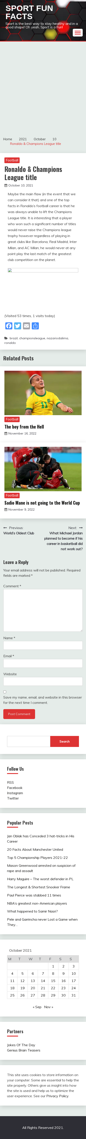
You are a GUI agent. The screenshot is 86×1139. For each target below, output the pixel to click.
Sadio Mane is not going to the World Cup (42, 502)
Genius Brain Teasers (23, 1050)
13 (33, 980)
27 (33, 995)
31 (73, 995)
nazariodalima (57, 338)
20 (33, 988)
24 (73, 988)
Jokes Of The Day (21, 1045)
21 (43, 988)
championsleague (32, 338)
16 (63, 980)
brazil (14, 338)
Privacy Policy (57, 1096)
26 (22, 995)
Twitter (13, 798)
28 (43, 995)
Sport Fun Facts (29, 12)
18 (12, 988)
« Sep (37, 1007)
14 (43, 980)
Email (8, 656)
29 (53, 995)
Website (10, 674)
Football (12, 160)
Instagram (15, 793)
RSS (10, 782)
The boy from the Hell (24, 426)
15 (53, 980)
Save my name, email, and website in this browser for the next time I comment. (42, 700)
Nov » (48, 1007)
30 (63, 995)
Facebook (14, 787)
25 (12, 995)
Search (65, 741)
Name (9, 638)
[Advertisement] (43, 87)
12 (22, 980)
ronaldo (10, 343)
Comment (12, 586)
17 (73, 980)
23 (63, 988)
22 (53, 988)
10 (73, 973)
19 (22, 988)
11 (12, 980)
